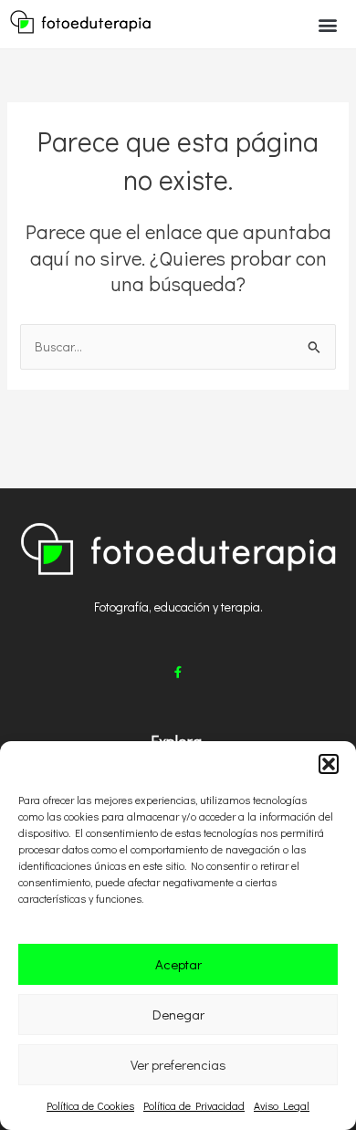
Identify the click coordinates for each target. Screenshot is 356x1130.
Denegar (178, 1014)
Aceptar (178, 964)
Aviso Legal (281, 1105)
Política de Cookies (90, 1105)
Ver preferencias (178, 1064)
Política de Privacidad (194, 1105)
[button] (328, 764)
